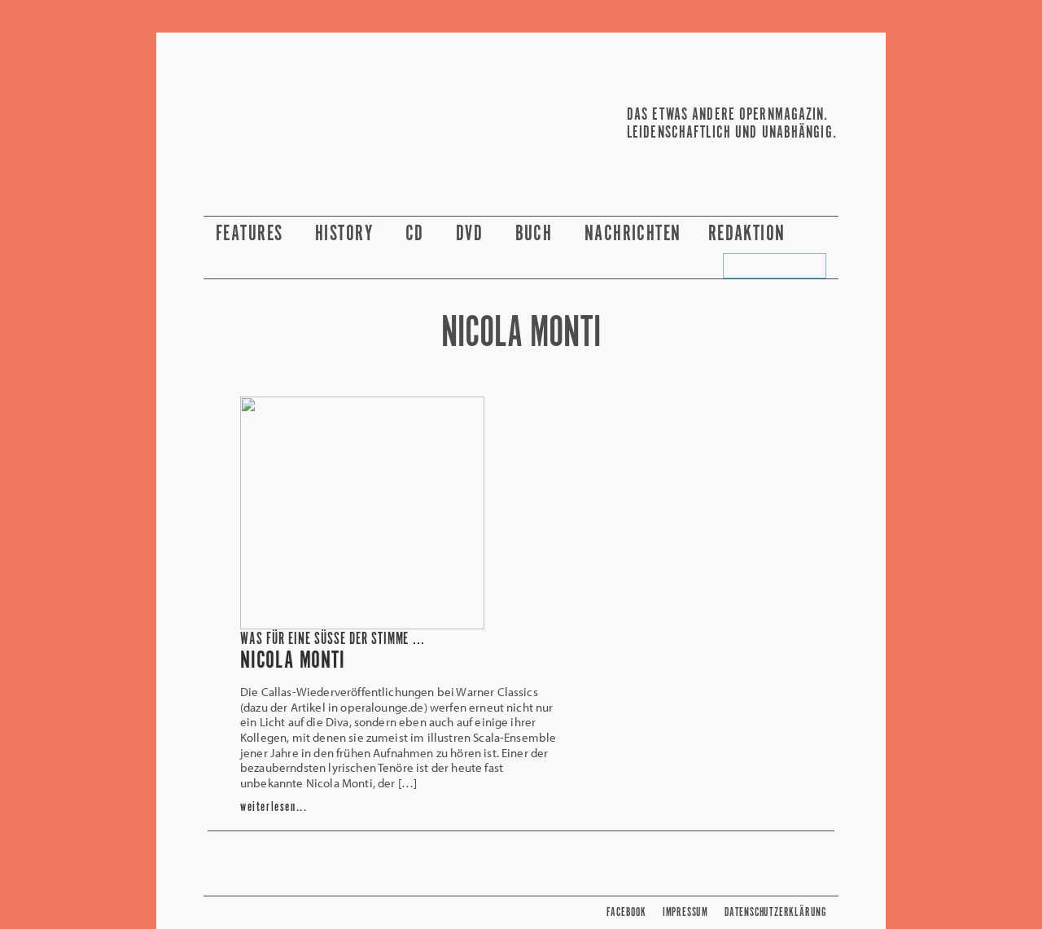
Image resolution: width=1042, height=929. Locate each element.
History (347, 234)
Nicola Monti (292, 661)
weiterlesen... (273, 807)
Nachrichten (632, 234)
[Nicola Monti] (362, 624)
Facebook (626, 912)
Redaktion (749, 234)
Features (252, 234)
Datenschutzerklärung (775, 912)
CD (417, 234)
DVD (472, 234)
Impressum (685, 912)
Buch (536, 234)
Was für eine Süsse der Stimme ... (332, 639)
